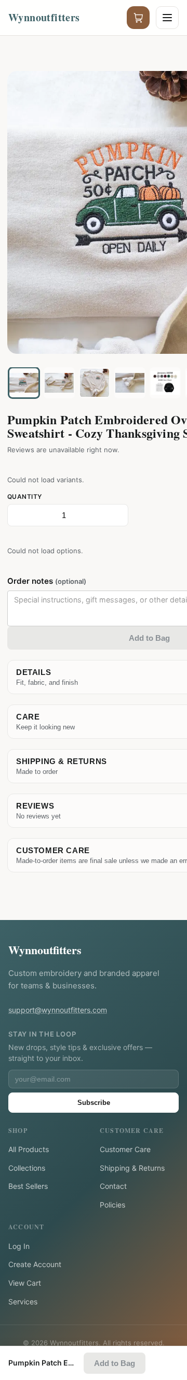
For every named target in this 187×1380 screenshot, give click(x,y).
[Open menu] (167, 17)
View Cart (24, 1282)
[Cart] (138, 17)
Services (22, 1301)
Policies (112, 1204)
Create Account (34, 1264)
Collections (26, 1167)
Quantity (24, 496)
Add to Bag (114, 1363)
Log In (19, 1246)
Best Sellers (28, 1186)
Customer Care (125, 1149)
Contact (113, 1186)
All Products (28, 1149)
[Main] (23, 382)
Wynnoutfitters (45, 949)
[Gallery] (59, 382)
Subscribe (93, 1102)
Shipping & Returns (132, 1167)
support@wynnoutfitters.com (57, 1009)
